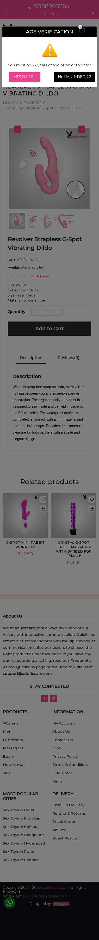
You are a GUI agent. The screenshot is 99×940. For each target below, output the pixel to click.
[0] (82, 31)
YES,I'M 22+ (24, 77)
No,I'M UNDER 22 (74, 77)
